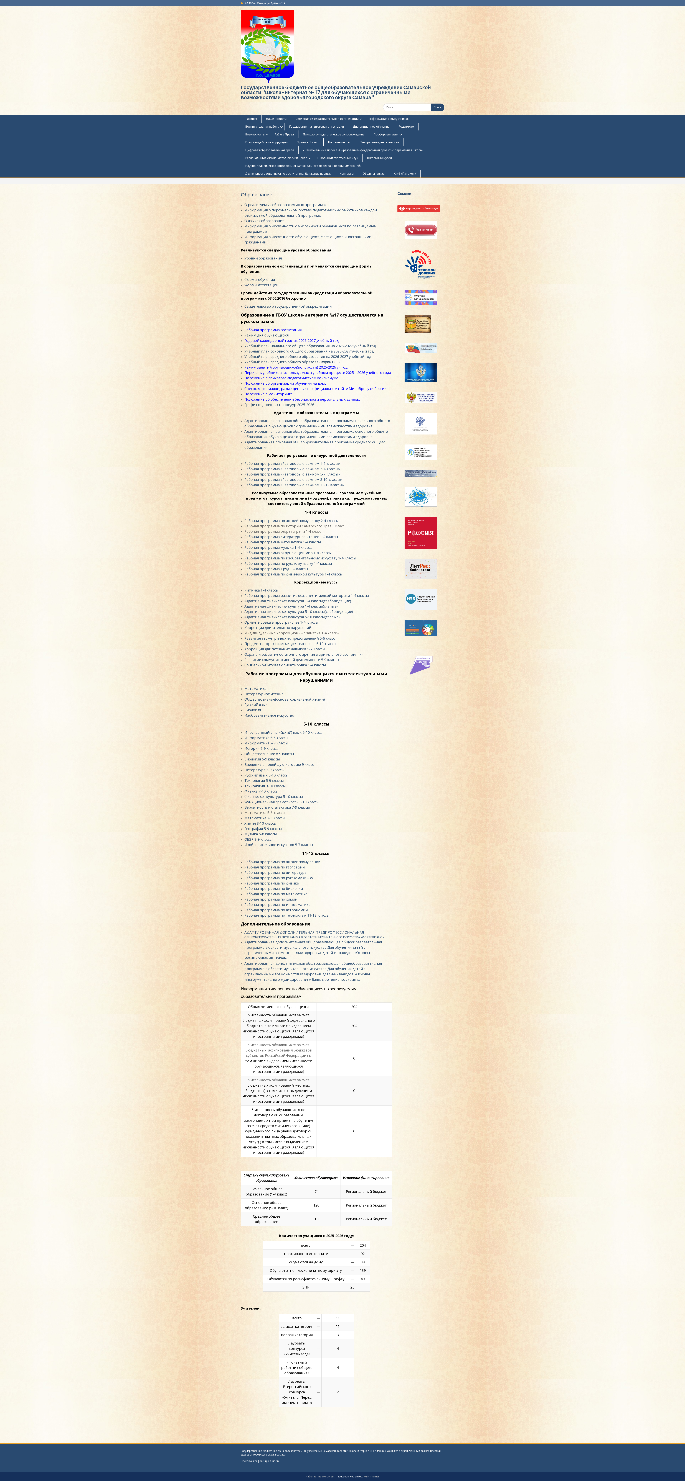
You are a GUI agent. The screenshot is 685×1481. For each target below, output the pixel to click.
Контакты (347, 174)
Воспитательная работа (262, 126)
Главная (251, 119)
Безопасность (255, 134)
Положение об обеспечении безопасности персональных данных (302, 399)
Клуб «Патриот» (405, 174)
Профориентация (386, 134)
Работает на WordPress (320, 1476)
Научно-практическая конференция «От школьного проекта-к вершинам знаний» (303, 166)
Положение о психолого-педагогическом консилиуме (291, 378)
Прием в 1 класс (308, 142)
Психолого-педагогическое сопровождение (333, 134)
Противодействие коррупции (266, 142)
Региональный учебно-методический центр (276, 158)
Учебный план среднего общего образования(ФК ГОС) (292, 361)
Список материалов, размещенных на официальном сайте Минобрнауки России (315, 388)
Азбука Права (284, 134)
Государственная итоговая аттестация (316, 126)
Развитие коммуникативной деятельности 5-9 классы (291, 659)
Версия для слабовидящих (421, 208)
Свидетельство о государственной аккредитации (288, 306)
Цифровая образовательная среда (269, 150)
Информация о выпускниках (389, 119)
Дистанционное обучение (371, 126)
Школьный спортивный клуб (337, 158)
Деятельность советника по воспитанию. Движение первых (288, 174)
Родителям (406, 126)
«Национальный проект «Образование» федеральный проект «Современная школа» (363, 150)
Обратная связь (374, 174)
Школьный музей (379, 158)
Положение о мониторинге (268, 394)
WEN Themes (371, 1476)
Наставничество (339, 142)
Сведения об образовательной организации (327, 119)
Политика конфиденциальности (260, 1461)
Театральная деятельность (379, 142)
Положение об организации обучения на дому (285, 383)
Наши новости (276, 119)
